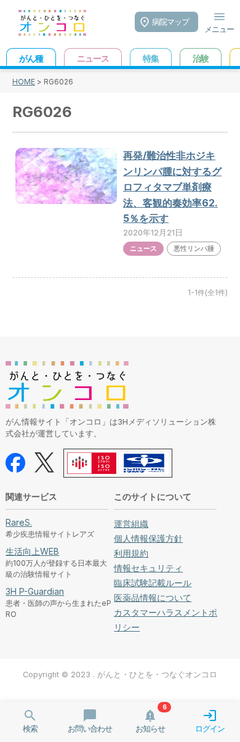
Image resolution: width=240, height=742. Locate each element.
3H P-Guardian (35, 591)
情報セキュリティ (148, 568)
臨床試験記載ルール (152, 582)
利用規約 (131, 553)
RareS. (19, 522)
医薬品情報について (152, 597)
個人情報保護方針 (148, 538)
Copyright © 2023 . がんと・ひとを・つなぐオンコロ (120, 674)
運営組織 (131, 523)
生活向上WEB (32, 551)
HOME (23, 81)
